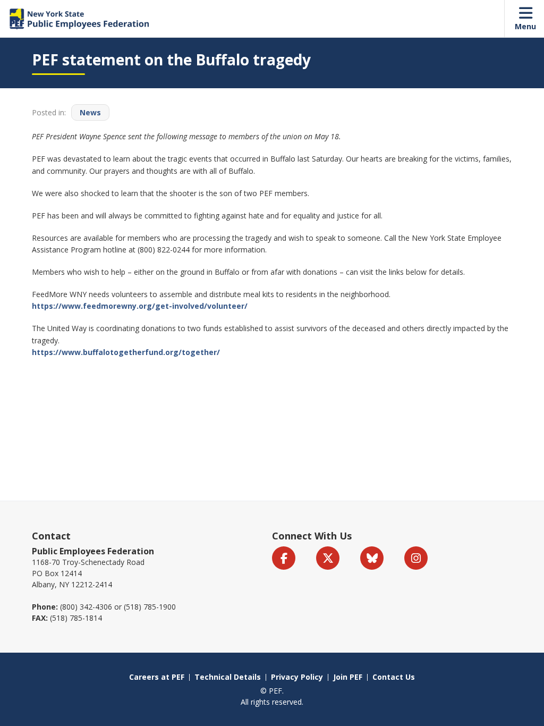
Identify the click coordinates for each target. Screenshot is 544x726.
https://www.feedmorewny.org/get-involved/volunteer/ (140, 306)
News (90, 112)
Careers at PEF (156, 677)
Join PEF (347, 677)
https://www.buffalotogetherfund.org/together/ (126, 352)
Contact (51, 535)
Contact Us (393, 677)
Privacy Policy (297, 677)
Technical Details (227, 677)
